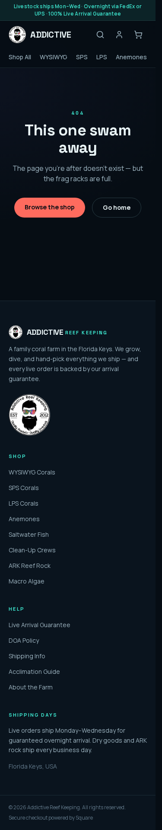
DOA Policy (24, 640)
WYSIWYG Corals (32, 472)
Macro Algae (26, 581)
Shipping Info (27, 656)
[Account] (119, 34)
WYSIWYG (53, 57)
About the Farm (31, 687)
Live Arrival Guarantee (39, 625)
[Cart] (138, 34)
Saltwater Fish (29, 534)
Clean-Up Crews (32, 550)
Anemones (131, 57)
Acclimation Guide (34, 671)
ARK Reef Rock (30, 565)
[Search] (100, 34)
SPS (82, 57)
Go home (116, 207)
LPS (101, 57)
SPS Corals (24, 488)
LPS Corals (23, 503)
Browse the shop (50, 207)
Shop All (20, 57)
